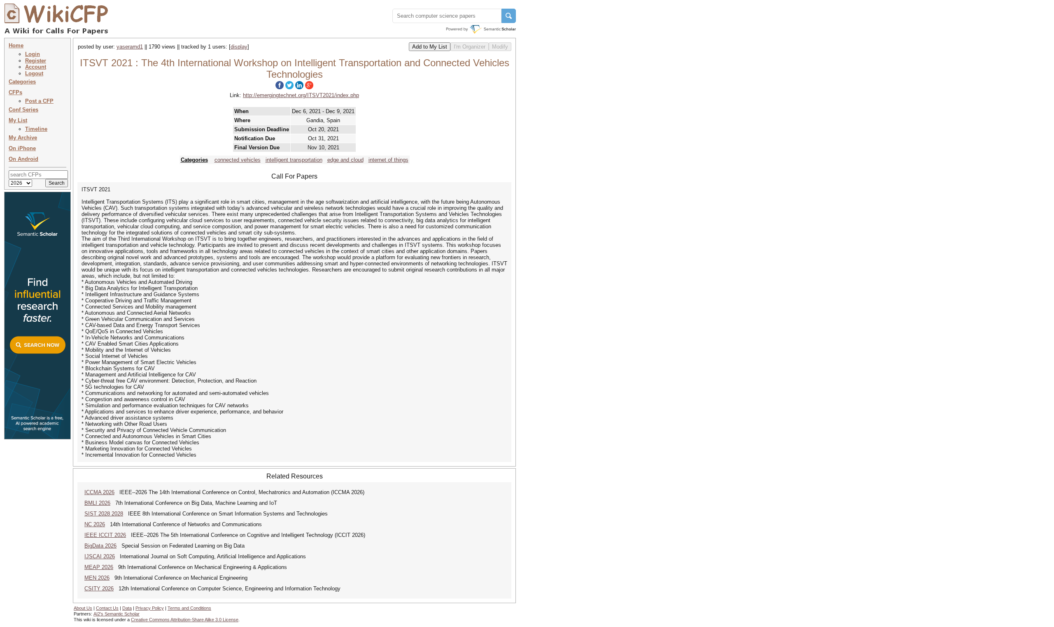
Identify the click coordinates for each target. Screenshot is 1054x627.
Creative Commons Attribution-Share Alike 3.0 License (184, 619)
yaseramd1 (130, 47)
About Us (83, 608)
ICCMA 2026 (99, 492)
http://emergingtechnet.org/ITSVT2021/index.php (301, 95)
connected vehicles (238, 160)
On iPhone (22, 148)
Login (32, 54)
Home (16, 45)
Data (127, 608)
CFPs (15, 92)
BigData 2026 (100, 546)
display (239, 47)
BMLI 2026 (97, 503)
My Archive (23, 138)
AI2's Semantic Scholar (116, 613)
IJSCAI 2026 (99, 556)
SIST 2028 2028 (103, 514)
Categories (22, 82)
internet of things (388, 160)
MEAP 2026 (98, 567)
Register (35, 61)
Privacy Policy (149, 608)
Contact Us (107, 608)
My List (18, 120)
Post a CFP (39, 101)
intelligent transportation (294, 160)
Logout (34, 73)
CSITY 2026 (99, 588)
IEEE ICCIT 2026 (105, 535)
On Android (23, 159)
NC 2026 (94, 524)
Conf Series (23, 110)
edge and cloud (345, 160)
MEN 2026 (97, 578)
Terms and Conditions (189, 608)
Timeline (36, 129)
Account (35, 67)
